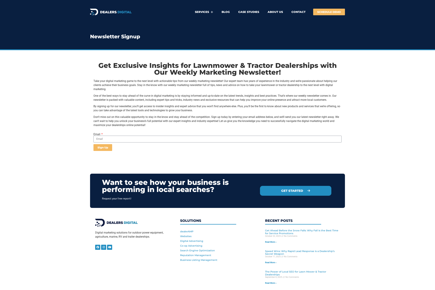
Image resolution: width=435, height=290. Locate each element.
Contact (298, 12)
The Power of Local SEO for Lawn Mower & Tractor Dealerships (295, 273)
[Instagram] (103, 247)
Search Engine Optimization (197, 250)
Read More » (270, 242)
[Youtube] (109, 247)
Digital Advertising (191, 241)
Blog (226, 12)
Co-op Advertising (191, 245)
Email (97, 134)
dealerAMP (186, 231)
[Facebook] (97, 247)
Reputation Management (195, 255)
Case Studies (248, 12)
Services (202, 12)
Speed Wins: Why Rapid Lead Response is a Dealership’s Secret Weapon (300, 253)
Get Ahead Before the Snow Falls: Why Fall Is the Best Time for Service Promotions (301, 232)
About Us (275, 12)
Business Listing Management (198, 260)
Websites (186, 236)
